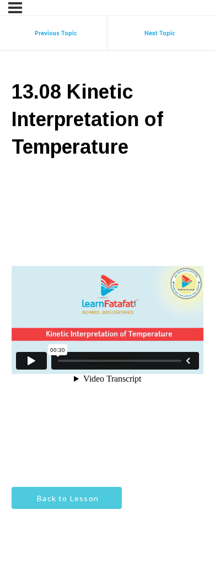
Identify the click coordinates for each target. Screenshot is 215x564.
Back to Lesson (67, 498)
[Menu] (15, 7)
